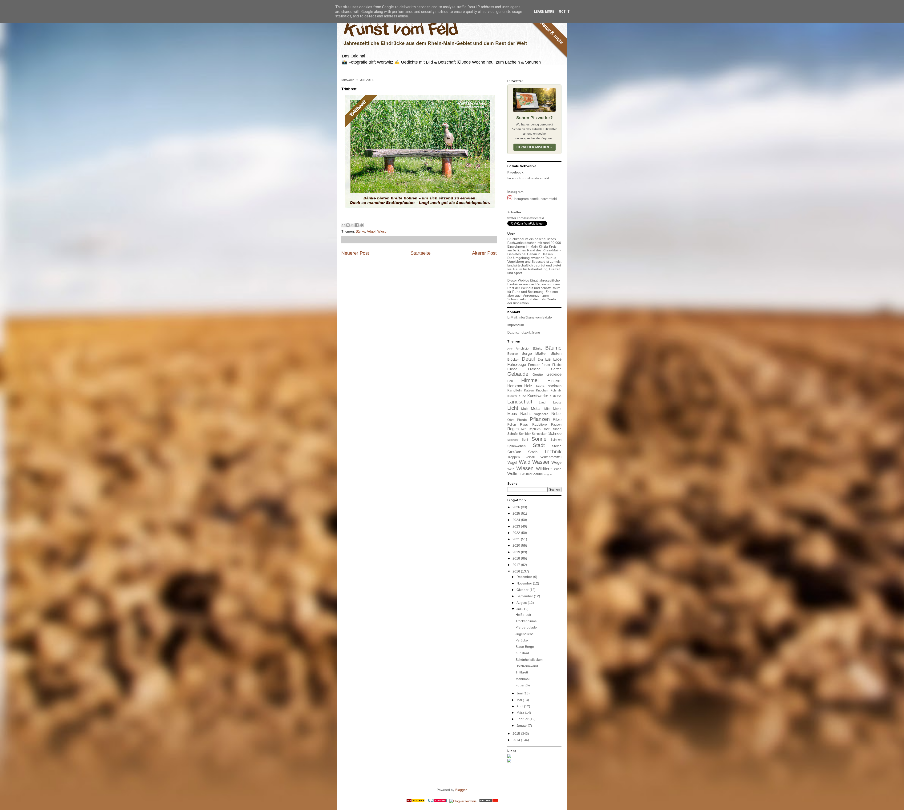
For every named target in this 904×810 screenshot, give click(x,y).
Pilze (557, 419)
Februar (523, 719)
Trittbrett (522, 672)
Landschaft (519, 402)
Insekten (553, 386)
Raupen (556, 424)
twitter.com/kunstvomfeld (525, 218)
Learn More (544, 11)
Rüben (556, 429)
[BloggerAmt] (462, 801)
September (525, 596)
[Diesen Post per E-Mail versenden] (343, 225)
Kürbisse (555, 396)
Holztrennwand (527, 666)
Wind (557, 469)
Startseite (421, 253)
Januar (522, 725)
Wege (556, 462)
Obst (510, 420)
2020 (517, 545)
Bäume (553, 348)
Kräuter (512, 396)
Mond (557, 409)
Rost (546, 429)
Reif (523, 429)
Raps (524, 424)
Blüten (555, 353)
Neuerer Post (355, 253)
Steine (556, 446)
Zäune (538, 474)
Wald (524, 462)
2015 (517, 733)
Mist (547, 409)
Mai (520, 700)
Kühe (522, 396)
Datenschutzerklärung (523, 332)
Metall (536, 408)
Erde (557, 359)
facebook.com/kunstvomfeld (528, 178)
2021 (517, 539)
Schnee (554, 433)
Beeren (512, 353)
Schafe (512, 433)
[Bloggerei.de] (437, 801)
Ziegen (548, 474)
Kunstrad (522, 653)
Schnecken (539, 433)
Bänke (360, 231)
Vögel (371, 231)
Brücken (513, 359)
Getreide (553, 374)
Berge (526, 353)
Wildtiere (544, 469)
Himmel (530, 380)
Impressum (515, 325)
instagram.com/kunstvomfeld (535, 199)
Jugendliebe (525, 634)
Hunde (540, 386)
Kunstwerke (537, 396)
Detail (528, 359)
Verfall (530, 457)
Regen (513, 429)
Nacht (525, 413)
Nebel (556, 413)
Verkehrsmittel (550, 457)
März (521, 712)
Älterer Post (484, 253)
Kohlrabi (555, 390)
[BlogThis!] (348, 225)
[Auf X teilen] (352, 225)
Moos (512, 413)
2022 (517, 533)
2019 (517, 552)
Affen (510, 348)
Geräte (538, 374)
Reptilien (535, 429)
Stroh (532, 452)
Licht (512, 408)
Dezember (525, 577)
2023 (517, 526)
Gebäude (517, 374)
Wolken (514, 473)
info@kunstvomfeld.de (535, 317)
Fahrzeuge (516, 364)
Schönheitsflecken (529, 659)
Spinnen (555, 439)
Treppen (513, 457)
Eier (540, 359)
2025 (517, 513)
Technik (552, 452)
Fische (556, 365)
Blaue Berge (525, 647)
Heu (510, 381)
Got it (564, 11)
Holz (528, 386)
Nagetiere (541, 414)
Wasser (540, 462)
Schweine (512, 439)
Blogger (461, 790)
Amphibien (523, 348)
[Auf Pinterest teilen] (361, 225)
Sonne (539, 439)
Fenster (534, 365)
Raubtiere (539, 424)
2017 (517, 565)
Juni (520, 693)
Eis (548, 359)
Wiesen (382, 231)
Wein (510, 469)
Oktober (523, 590)
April (520, 706)
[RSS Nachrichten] (415, 801)
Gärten (556, 369)
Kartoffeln (514, 390)
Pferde (522, 420)
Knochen (542, 390)
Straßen (514, 452)
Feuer (545, 365)
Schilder (525, 433)
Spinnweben (516, 446)
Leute (557, 402)
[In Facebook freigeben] (357, 225)
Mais (524, 409)
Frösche (534, 369)
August (522, 602)
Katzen (529, 390)
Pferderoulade (526, 627)
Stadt (539, 445)
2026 (517, 507)
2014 (517, 740)
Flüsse (512, 369)
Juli (519, 609)
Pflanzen (540, 419)
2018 (517, 558)
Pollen (511, 424)
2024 (517, 520)
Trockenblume (526, 621)
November (525, 583)
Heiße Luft (523, 615)
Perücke (522, 640)
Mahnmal (522, 679)
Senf (525, 439)
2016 (517, 571)
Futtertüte (523, 685)
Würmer (527, 474)
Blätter (541, 353)
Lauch (543, 402)
